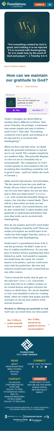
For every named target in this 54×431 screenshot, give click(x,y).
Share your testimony (40, 364)
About (14, 364)
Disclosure (15, 409)
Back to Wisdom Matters (15, 66)
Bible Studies (14, 369)
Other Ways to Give (39, 382)
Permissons (39, 409)
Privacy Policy (27, 409)
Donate (40, 4)
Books (14, 374)
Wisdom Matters (14, 366)
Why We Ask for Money (40, 385)
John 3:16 (25, 280)
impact (39, 392)
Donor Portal (39, 387)
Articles (14, 372)
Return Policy (39, 390)
